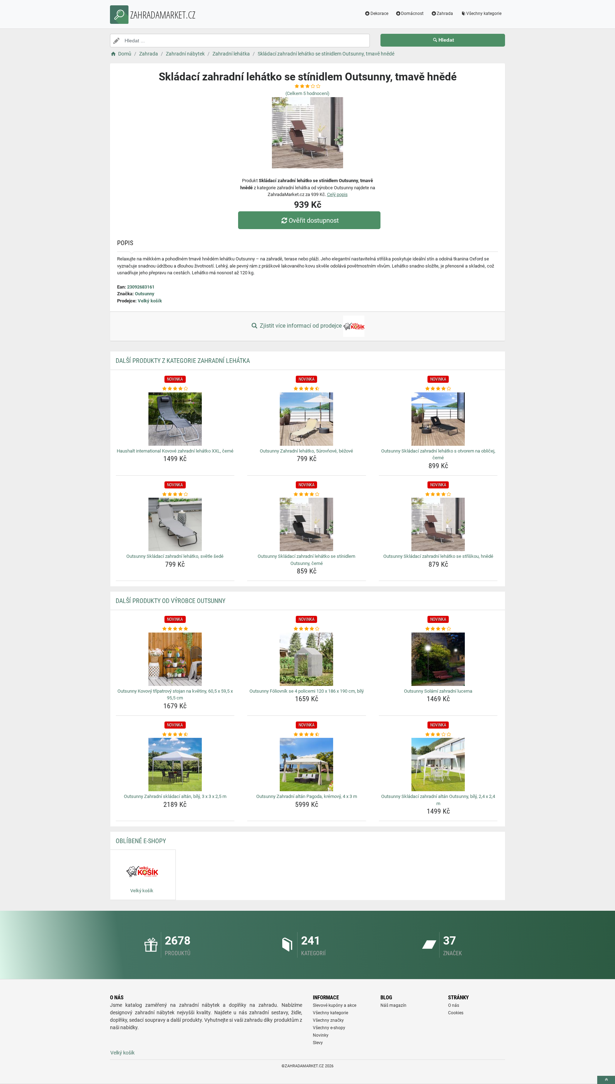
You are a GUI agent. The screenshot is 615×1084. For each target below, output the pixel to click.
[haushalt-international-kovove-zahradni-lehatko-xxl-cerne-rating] (175, 388)
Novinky (320, 1035)
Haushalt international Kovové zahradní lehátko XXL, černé (175, 451)
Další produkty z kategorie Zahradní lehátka (183, 360)
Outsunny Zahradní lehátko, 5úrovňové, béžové (306, 451)
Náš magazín (393, 1005)
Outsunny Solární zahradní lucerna (438, 691)
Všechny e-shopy (329, 1027)
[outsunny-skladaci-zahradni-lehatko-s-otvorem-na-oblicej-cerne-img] (438, 419)
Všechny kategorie (483, 13)
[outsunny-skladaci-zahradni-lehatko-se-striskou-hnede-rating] (438, 494)
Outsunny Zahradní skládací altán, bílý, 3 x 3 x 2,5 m (175, 796)
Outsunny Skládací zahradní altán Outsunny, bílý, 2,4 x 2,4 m (438, 800)
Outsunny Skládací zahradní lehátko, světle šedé (175, 556)
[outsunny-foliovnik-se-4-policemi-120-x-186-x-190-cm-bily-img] (306, 659)
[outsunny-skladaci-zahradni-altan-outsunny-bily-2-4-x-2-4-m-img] (438, 764)
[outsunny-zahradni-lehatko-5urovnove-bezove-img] (306, 419)
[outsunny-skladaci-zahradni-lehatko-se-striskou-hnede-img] (438, 524)
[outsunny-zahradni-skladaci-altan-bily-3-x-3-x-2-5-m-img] (175, 764)
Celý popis (337, 194)
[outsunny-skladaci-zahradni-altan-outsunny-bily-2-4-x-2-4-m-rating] (438, 734)
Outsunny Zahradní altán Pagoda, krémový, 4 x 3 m (306, 796)
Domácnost (412, 13)
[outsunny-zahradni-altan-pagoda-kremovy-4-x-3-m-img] (306, 764)
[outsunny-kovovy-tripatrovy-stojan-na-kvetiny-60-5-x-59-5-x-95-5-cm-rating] (175, 629)
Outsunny (144, 293)
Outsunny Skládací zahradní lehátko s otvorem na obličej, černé (438, 454)
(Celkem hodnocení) (307, 93)
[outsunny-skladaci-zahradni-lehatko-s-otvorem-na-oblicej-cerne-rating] (438, 388)
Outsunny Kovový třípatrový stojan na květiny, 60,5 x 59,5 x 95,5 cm (175, 694)
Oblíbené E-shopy (141, 841)
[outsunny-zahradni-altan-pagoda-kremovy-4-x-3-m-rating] (306, 734)
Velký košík (150, 300)
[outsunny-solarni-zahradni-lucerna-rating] (438, 629)
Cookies (455, 1012)
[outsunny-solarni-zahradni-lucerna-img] (438, 659)
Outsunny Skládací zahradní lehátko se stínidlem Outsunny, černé (306, 560)
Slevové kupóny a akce (334, 1005)
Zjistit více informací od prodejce (300, 325)
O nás (453, 1005)
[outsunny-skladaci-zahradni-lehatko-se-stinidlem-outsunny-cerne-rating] (306, 494)
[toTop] (606, 1080)
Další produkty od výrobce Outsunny (170, 600)
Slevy (318, 1042)
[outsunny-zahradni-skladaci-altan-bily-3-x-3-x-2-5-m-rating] (175, 734)
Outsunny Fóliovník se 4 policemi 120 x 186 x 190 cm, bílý (306, 691)
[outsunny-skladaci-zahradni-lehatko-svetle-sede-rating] (175, 494)
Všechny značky (328, 1020)
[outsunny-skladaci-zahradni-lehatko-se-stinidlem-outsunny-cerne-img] (306, 524)
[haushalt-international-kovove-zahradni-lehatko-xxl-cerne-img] (175, 419)
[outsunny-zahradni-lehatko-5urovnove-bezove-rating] (306, 388)
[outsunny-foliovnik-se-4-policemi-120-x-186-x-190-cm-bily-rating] (306, 629)
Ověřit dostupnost (314, 220)
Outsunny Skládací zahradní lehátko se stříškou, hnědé (438, 556)
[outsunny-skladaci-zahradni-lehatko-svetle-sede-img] (175, 524)
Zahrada (445, 13)
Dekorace (379, 13)
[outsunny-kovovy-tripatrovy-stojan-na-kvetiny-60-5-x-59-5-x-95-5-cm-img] (175, 659)
